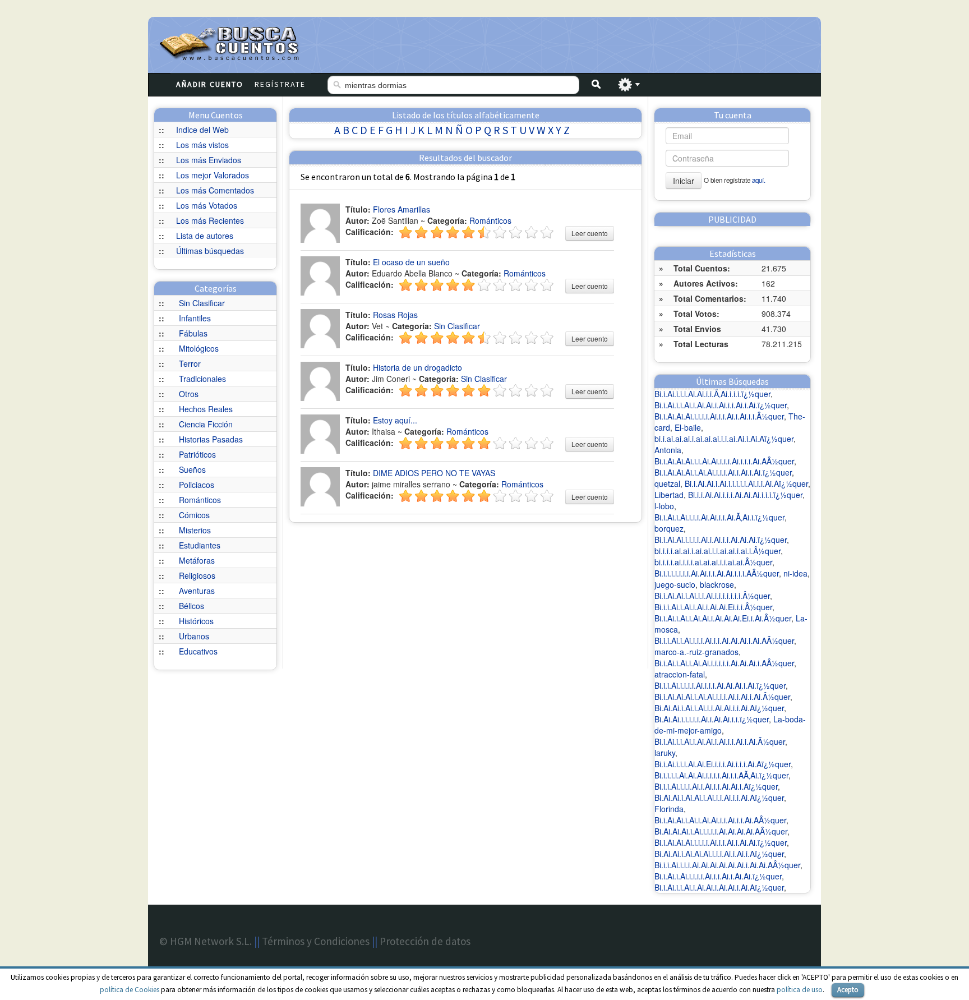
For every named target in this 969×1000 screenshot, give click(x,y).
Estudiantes (199, 545)
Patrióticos (197, 454)
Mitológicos (199, 348)
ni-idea (795, 573)
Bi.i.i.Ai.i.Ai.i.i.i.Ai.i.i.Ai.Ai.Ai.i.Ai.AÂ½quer (724, 640)
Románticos (200, 499)
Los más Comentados (215, 190)
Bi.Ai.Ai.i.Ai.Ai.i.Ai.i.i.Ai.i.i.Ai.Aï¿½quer (719, 797)
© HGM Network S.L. (205, 941)
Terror (190, 363)
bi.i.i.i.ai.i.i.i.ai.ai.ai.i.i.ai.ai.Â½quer (713, 562)
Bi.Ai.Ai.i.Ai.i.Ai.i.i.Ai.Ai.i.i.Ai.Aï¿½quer (719, 707)
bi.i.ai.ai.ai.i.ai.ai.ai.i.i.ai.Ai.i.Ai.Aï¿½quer (723, 438)
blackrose (717, 584)
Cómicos (194, 514)
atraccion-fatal (679, 674)
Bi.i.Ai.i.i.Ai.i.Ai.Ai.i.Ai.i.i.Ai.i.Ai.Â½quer (719, 741)
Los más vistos (202, 144)
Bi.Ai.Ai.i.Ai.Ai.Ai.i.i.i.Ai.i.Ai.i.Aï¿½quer (719, 853)
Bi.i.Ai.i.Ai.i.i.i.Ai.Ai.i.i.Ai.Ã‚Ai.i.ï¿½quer (719, 517)
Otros (189, 393)
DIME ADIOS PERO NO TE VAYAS (434, 472)
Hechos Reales (206, 408)
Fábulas (193, 333)
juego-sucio (674, 584)
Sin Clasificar (202, 302)
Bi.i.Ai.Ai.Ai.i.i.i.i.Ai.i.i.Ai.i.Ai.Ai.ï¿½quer (720, 842)
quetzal (667, 483)
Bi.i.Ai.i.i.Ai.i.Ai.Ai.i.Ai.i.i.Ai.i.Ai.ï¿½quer (720, 405)
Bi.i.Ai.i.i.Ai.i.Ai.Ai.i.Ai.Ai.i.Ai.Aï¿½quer (719, 887)
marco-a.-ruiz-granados (696, 651)
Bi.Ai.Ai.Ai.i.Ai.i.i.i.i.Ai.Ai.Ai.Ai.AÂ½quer (720, 831)
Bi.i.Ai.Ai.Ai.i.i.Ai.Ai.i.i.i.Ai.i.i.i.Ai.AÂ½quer (724, 461)
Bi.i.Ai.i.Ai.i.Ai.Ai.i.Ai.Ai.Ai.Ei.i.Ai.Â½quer (722, 618)
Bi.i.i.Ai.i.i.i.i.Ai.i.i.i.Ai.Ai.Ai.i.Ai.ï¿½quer (720, 685)
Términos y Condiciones (316, 941)
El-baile (688, 427)
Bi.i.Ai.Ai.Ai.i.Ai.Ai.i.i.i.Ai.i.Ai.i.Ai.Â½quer (722, 696)
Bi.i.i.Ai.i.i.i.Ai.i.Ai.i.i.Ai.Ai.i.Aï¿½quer (716, 786)
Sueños (192, 469)
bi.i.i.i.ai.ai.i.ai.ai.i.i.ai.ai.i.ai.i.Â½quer (717, 550)
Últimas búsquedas (210, 250)
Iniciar (683, 180)
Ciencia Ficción (206, 424)
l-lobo (664, 505)
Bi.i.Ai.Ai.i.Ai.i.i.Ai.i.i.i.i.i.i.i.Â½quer (712, 595)
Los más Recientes (210, 220)
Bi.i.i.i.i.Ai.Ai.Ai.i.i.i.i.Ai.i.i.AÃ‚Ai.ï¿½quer (721, 775)
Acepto (848, 989)
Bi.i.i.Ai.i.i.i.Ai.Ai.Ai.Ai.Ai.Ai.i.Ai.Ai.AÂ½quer (727, 864)
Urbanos (194, 636)
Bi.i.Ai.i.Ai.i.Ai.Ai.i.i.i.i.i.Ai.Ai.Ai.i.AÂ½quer (724, 663)
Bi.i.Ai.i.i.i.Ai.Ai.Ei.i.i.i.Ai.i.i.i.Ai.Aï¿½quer (722, 763)
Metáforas (197, 560)
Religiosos (197, 575)
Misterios (195, 530)
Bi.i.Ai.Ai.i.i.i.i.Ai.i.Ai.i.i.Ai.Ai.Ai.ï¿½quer (720, 539)
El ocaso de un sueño (411, 262)
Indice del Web (202, 129)
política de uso (800, 989)
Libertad (669, 494)
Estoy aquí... (395, 420)
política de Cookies (129, 989)
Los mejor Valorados (212, 175)
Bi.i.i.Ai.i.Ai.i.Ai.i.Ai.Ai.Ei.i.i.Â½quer (713, 606)
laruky (664, 752)
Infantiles (195, 318)
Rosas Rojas (395, 314)
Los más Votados (206, 205)
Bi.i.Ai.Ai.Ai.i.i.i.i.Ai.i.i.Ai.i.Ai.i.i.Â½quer (719, 416)
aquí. (758, 180)
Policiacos (196, 484)
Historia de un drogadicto (417, 367)
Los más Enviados (208, 159)
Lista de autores (204, 235)
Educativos (198, 651)
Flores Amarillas (401, 209)
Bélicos (191, 605)
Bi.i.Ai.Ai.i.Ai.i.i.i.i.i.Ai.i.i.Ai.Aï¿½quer (746, 483)
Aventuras (197, 590)
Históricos (196, 620)
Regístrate (280, 84)
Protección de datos (425, 941)
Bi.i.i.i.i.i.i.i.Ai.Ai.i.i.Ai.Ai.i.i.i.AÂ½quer (716, 573)
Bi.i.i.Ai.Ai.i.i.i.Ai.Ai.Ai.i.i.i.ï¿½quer (745, 494)
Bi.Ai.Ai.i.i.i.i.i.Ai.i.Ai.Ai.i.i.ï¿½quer (711, 719)
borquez (669, 528)
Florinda (669, 808)
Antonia (667, 449)
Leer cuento (589, 233)
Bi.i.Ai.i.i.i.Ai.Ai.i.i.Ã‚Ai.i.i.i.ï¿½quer (712, 393)
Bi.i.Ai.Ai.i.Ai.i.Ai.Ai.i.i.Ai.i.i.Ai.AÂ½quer (720, 820)
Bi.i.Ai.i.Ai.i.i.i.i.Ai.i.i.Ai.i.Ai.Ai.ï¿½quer (718, 876)
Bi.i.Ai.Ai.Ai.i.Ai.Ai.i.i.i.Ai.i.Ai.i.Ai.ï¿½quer (723, 472)
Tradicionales (202, 378)
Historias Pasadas (211, 439)
